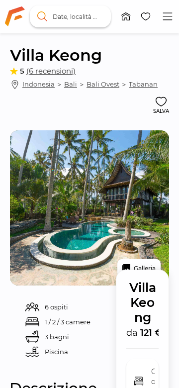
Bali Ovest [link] (103, 84)
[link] (15, 16)
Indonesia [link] (38, 84)
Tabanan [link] (143, 84)
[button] (126, 16)
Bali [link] (70, 84)
